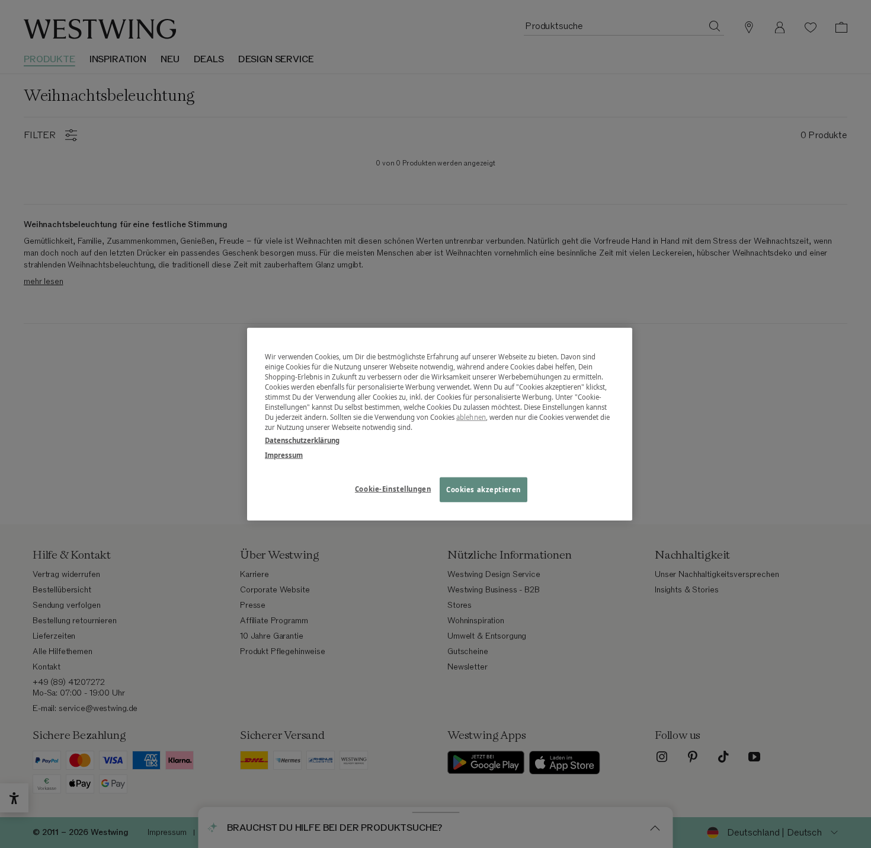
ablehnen (471, 417)
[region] (439, 424)
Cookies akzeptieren (483, 488)
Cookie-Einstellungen (393, 488)
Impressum (284, 454)
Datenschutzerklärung (302, 439)
